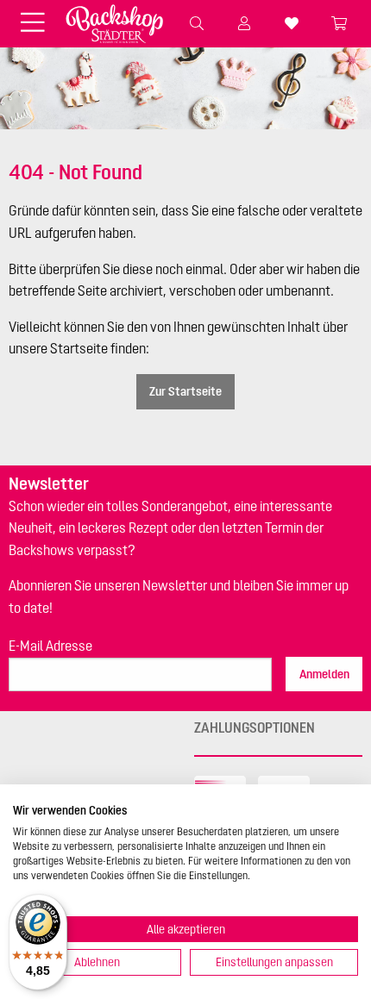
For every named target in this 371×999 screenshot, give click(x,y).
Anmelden (324, 674)
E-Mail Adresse (50, 645)
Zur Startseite (185, 391)
